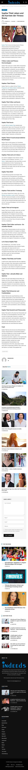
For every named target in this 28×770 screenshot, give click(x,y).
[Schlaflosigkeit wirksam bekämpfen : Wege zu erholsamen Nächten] (5, 637)
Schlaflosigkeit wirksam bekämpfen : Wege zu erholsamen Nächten (16, 637)
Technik (3, 749)
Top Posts (4, 751)
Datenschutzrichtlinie (19, 766)
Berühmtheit (4, 723)
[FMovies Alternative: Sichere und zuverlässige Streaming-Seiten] (14, 576)
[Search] (26, 2)
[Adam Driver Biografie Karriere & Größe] (14, 420)
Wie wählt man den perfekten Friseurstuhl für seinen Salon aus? (17, 645)
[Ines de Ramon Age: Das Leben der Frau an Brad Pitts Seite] (14, 480)
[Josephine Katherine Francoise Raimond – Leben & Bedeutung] (5, 629)
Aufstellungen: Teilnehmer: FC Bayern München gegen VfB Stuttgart (15, 563)
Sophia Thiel (4, 45)
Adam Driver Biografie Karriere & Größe (11, 429)
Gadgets (4, 733)
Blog (3, 725)
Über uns (13, 764)
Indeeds (20, 761)
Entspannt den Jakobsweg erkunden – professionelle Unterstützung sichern (11, 408)
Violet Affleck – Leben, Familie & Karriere (12, 469)
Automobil (4, 720)
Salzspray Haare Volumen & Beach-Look (12, 449)
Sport (3, 747)
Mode (3, 742)
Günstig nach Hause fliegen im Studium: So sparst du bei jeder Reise (12, 386)
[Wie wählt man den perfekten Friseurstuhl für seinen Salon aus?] (5, 645)
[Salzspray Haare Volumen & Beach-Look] (14, 440)
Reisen (3, 744)
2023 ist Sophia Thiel (10, 125)
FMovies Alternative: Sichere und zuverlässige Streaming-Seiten (14, 586)
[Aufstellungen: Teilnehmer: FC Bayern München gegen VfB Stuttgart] (14, 554)
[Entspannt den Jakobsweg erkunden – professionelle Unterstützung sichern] (14, 399)
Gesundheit (4, 738)
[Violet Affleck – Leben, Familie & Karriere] (14, 460)
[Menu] (2, 2)
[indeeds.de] (14, 2)
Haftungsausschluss (10, 766)
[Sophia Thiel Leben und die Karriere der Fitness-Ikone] (14, 34)
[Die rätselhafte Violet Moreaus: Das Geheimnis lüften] (14, 599)
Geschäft (4, 736)
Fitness (3, 731)
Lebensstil (4, 740)
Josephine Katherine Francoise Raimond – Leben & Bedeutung (18, 628)
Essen (3, 729)
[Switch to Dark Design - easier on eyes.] (24, 2)
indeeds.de (8, 21)
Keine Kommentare (21, 21)
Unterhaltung (5, 582)
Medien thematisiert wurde (8, 195)
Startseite (3, 6)
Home (8, 764)
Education (4, 727)
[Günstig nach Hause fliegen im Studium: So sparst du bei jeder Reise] (14, 377)
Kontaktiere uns (19, 764)
